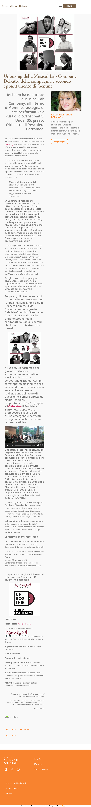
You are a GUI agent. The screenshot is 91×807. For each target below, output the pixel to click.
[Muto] (38, 445)
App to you (66, 806)
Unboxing (9, 144)
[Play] (8, 445)
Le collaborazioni (12, 788)
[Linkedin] (6, 769)
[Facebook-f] (12, 769)
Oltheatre (14, 406)
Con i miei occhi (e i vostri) (16, 783)
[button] (60, 5)
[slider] (23, 445)
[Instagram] (18, 769)
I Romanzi (38, 764)
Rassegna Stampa (41, 769)
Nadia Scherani (24, 624)
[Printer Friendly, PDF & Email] (12, 717)
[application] (24, 437)
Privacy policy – (43, 806)
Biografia (37, 759)
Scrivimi (9, 793)
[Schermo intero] (41, 445)
